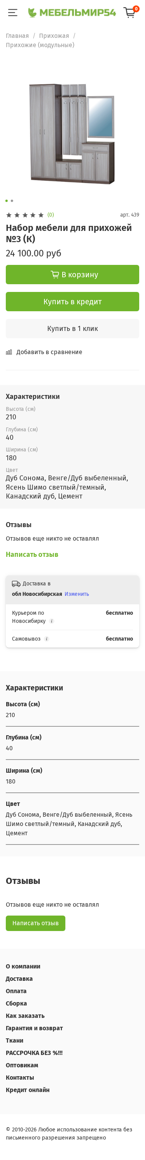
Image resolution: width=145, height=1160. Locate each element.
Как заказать (25, 1015)
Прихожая (54, 35)
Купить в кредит (72, 301)
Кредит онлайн (27, 1090)
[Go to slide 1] (6, 201)
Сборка (16, 1003)
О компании (23, 966)
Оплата (16, 991)
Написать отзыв (35, 923)
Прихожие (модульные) (40, 45)
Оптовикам (22, 1065)
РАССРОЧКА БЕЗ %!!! (34, 1053)
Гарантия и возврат (34, 1028)
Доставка (19, 978)
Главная (17, 35)
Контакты (20, 1077)
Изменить (77, 594)
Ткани (14, 1040)
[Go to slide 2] (11, 201)
